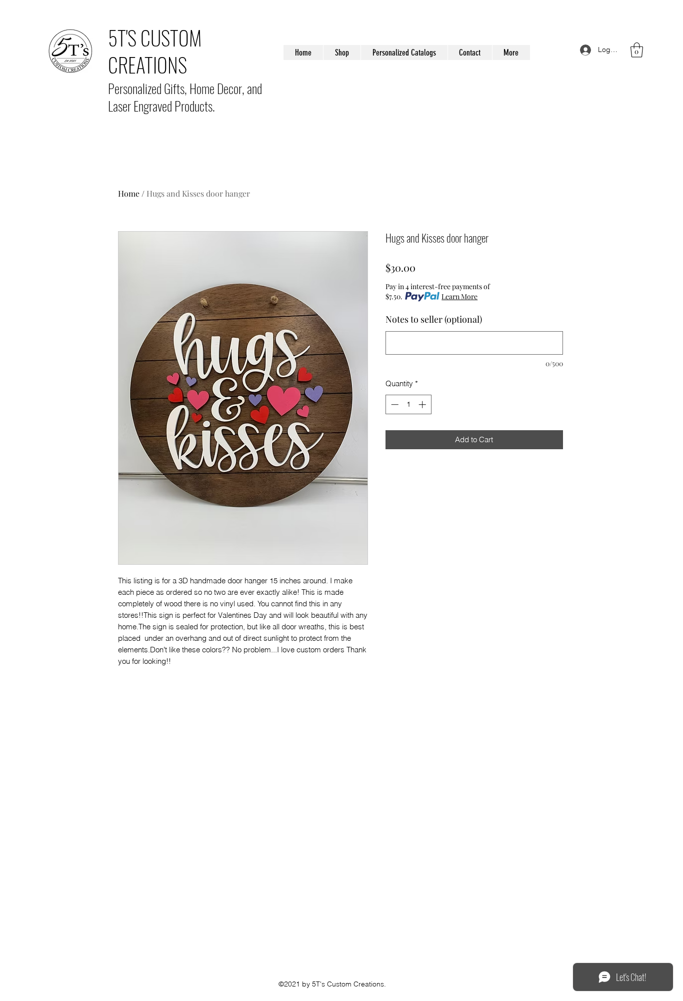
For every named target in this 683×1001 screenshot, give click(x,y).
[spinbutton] (408, 404)
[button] (636, 50)
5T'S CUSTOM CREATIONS (155, 51)
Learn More (460, 296)
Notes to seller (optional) (434, 319)
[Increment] (423, 404)
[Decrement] (393, 404)
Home (129, 193)
